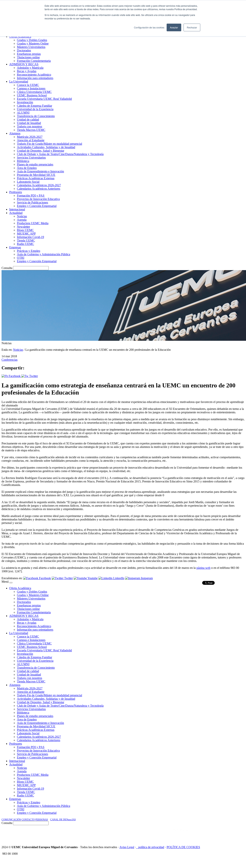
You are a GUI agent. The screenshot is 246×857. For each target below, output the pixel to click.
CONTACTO (28, 819)
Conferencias (9, 359)
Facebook (14, 376)
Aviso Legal (126, 847)
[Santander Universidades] (234, 833)
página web (203, 567)
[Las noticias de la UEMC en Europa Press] (204, 833)
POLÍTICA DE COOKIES (183, 847)
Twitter (33, 376)
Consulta (7, 268)
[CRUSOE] (219, 833)
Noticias (18, 349)
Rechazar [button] (192, 27)
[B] (10, 582)
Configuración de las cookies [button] (149, 27)
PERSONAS (41, 819)
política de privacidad (151, 847)
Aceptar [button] (174, 27)
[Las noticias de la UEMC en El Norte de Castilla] (128, 833)
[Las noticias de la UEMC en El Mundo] (182, 833)
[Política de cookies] (137, 847)
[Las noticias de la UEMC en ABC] (166, 833)
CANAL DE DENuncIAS (63, 819)
